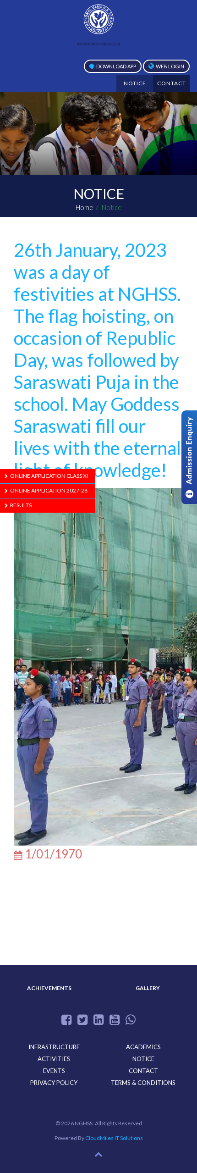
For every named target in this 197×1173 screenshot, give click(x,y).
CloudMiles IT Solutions (114, 1137)
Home (84, 207)
